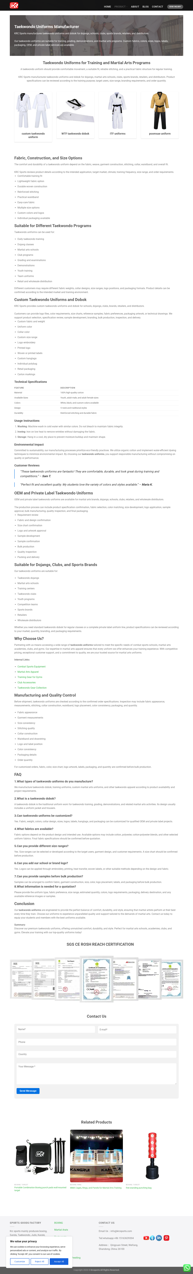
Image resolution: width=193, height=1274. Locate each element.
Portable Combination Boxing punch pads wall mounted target (40, 1189)
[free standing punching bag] (152, 1156)
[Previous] (14, 1163)
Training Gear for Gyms (29, 677)
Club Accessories (26, 682)
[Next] (178, 1163)
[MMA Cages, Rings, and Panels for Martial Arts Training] (96, 1156)
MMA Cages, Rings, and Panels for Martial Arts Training (96, 1188)
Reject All (39, 1261)
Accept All (59, 1261)
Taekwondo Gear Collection (32, 687)
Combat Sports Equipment (31, 666)
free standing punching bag (139, 1188)
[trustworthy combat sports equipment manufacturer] (14, 5)
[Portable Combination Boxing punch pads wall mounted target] (40, 1156)
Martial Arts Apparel (28, 671)
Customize (19, 1261)
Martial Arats (61, 1229)
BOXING (58, 1222)
